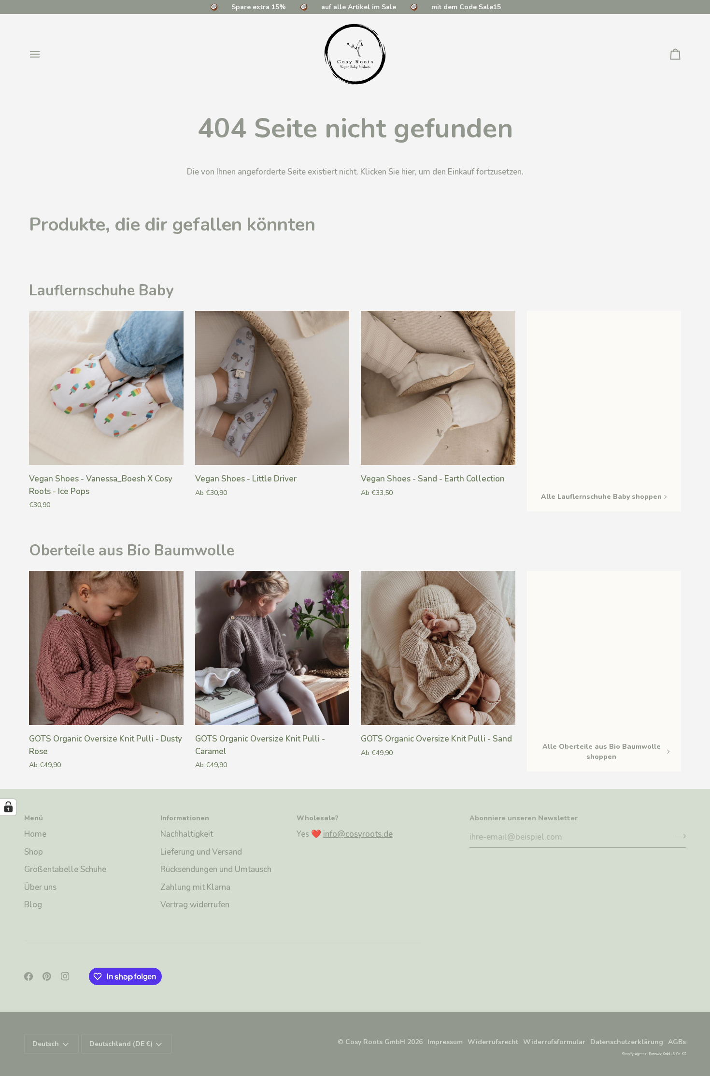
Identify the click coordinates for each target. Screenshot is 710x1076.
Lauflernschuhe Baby (101, 290)
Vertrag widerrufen (194, 904)
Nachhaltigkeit (186, 834)
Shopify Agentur (634, 1054)
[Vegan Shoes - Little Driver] (272, 388)
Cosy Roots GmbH (375, 1042)
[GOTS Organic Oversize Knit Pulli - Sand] (438, 648)
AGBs (677, 1042)
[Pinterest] (47, 976)
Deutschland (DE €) (121, 1043)
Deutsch (45, 1043)
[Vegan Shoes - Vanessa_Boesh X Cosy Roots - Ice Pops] (106, 388)
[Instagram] (65, 976)
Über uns (40, 887)
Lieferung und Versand (201, 852)
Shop (33, 852)
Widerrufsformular (554, 1042)
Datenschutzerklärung (626, 1042)
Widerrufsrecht (493, 1042)
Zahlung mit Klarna (195, 887)
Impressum (445, 1042)
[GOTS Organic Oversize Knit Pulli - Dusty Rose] (106, 648)
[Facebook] (28, 976)
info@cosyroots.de (358, 834)
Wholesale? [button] (318, 818)
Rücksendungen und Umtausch (215, 869)
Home (35, 834)
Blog (33, 904)
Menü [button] (33, 818)
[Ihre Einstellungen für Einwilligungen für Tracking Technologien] (8, 807)
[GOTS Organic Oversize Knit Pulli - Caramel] (272, 648)
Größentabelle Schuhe (65, 869)
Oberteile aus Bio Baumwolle (131, 550)
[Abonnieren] (678, 835)
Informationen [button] (184, 818)
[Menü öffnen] (43, 54)
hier (408, 171)
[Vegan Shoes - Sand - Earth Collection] (438, 388)
